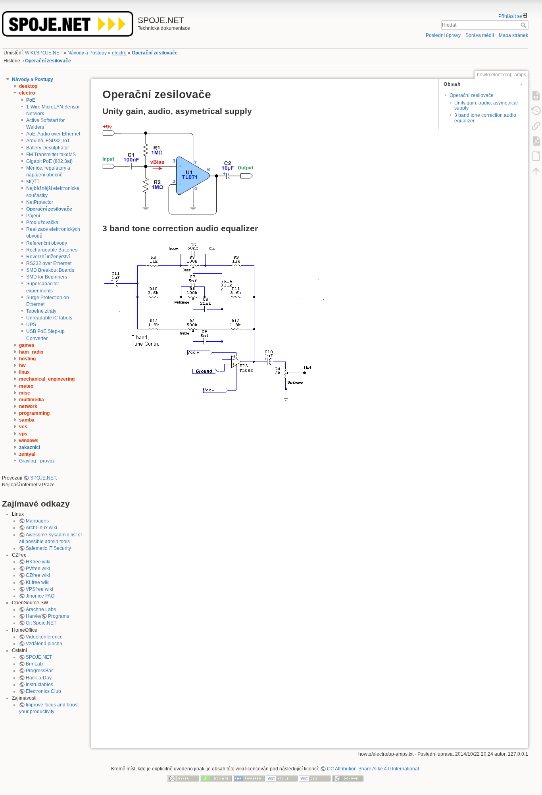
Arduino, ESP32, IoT (48, 140)
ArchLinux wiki (41, 527)
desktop (28, 86)
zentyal (27, 454)
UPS (31, 324)
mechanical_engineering (47, 379)
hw (22, 365)
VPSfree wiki (39, 589)
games (27, 345)
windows (28, 440)
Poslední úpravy (443, 35)
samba (27, 420)
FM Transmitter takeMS (51, 154)
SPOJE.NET (43, 478)
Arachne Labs (41, 609)
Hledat (524, 25)
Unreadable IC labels (49, 318)
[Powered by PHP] (249, 778)
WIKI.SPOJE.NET (43, 53)
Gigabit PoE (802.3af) (49, 161)
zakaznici (29, 447)
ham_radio (31, 352)
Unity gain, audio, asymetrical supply (486, 105)
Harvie (33, 616)
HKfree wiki (38, 562)
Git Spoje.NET (41, 623)
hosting (27, 359)
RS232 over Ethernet (48, 263)
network (28, 406)
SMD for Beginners (46, 277)
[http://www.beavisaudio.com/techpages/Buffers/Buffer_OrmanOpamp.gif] (178, 168)
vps (23, 434)
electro (119, 53)
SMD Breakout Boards (50, 270)
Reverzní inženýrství (48, 256)
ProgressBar (39, 670)
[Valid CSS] (315, 778)
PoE (30, 100)
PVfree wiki (38, 568)
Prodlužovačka (42, 222)
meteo (26, 386)
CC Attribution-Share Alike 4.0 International (373, 769)
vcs (23, 426)
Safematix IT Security (48, 548)
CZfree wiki (38, 575)
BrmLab (34, 664)
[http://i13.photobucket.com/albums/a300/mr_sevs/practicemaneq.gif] (215, 326)
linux (24, 372)
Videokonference (44, 637)
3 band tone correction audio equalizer (485, 117)
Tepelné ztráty (41, 311)
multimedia (31, 399)
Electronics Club (43, 691)
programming (34, 413)
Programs (58, 616)
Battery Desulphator (47, 148)
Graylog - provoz (37, 461)
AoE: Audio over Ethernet (53, 134)
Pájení (33, 216)
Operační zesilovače (155, 53)
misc (24, 393)
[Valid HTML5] (282, 778)
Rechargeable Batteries (51, 250)
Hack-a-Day (39, 678)
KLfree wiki (38, 582)
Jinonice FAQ (40, 596)
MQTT (32, 181)
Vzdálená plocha (44, 643)
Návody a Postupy (87, 53)
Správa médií (479, 35)
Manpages (37, 521)
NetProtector (39, 202)
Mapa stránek (513, 35)
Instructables (39, 684)
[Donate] (216, 778)
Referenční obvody (46, 243)
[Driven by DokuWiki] (347, 778)
